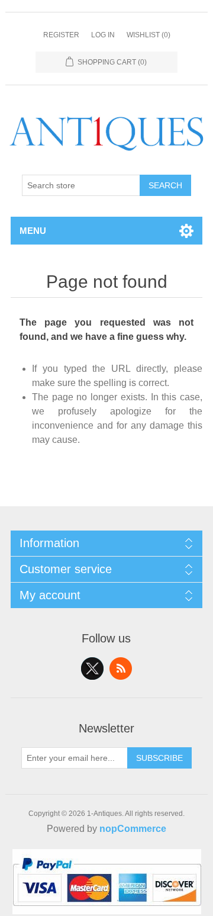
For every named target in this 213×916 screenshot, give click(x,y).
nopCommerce (132, 829)
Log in (103, 35)
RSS (120, 668)
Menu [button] (33, 231)
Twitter (92, 668)
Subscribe (159, 758)
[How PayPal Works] (106, 911)
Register (61, 35)
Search (165, 185)
